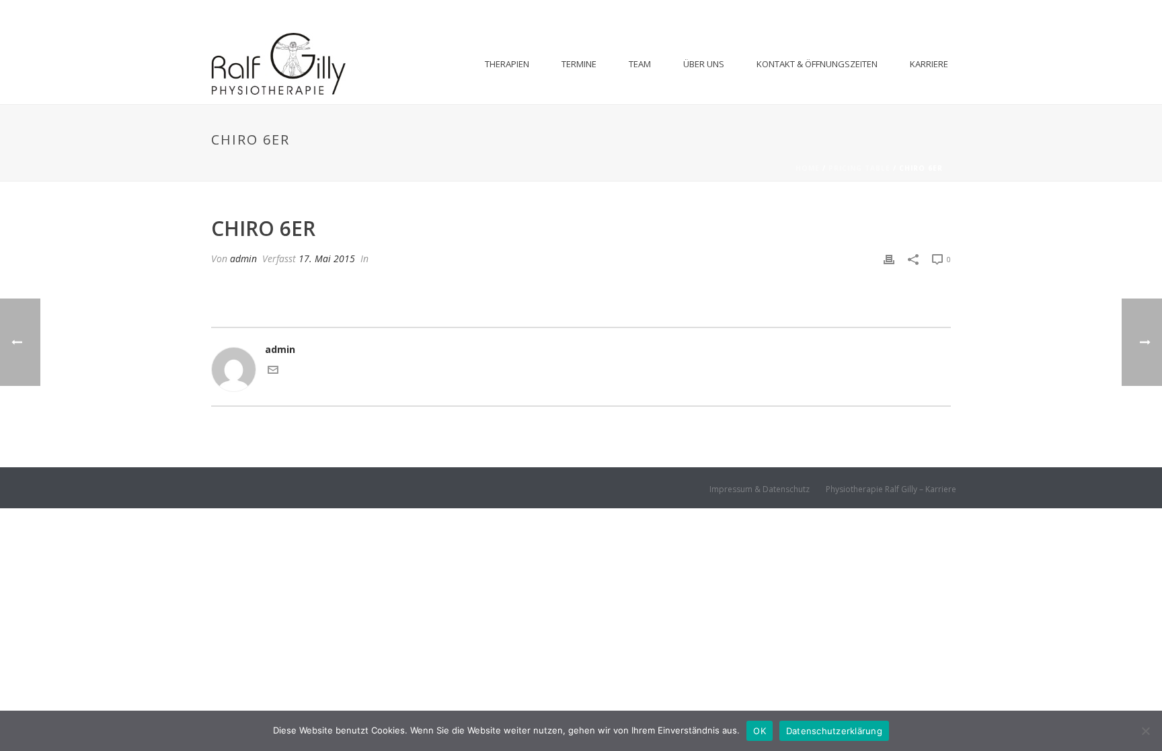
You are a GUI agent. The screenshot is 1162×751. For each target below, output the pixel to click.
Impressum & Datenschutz (759, 489)
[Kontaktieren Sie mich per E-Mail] (273, 371)
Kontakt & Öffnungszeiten (817, 64)
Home (808, 168)
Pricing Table (859, 168)
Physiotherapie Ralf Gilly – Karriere (891, 489)
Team (640, 64)
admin (243, 258)
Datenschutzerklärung (834, 730)
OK (759, 730)
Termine (578, 64)
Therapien (507, 64)
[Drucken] (889, 258)
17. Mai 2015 (327, 258)
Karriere (929, 64)
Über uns (703, 64)
